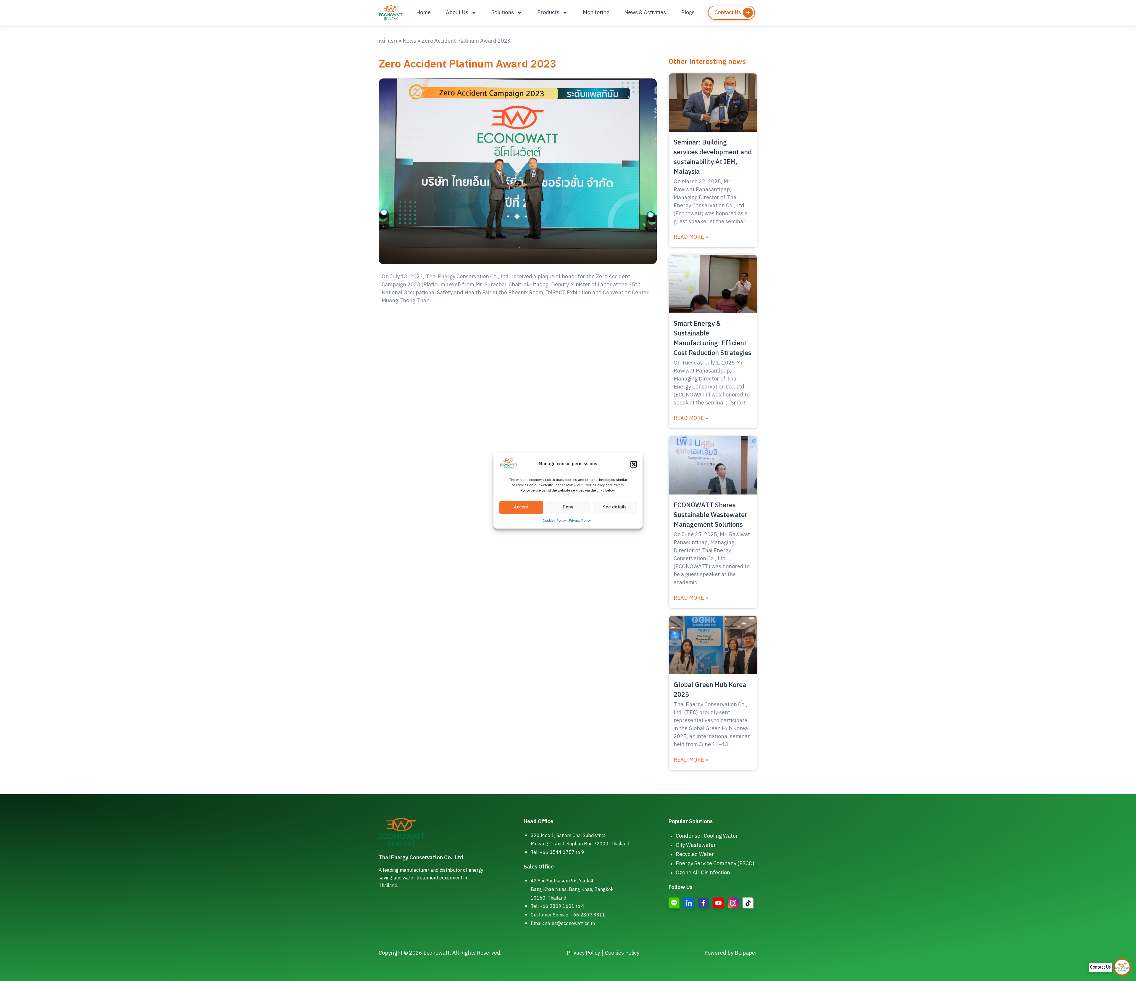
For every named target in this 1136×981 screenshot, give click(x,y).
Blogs (688, 12)
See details (615, 507)
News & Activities (645, 12)
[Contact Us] (1122, 967)
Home (423, 12)
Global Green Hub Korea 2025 (710, 690)
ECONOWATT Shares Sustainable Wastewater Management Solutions (710, 515)
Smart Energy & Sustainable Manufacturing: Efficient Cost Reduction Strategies (712, 338)
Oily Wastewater (696, 845)
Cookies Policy (554, 521)
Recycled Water (695, 854)
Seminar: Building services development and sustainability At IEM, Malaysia (713, 157)
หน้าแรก (388, 41)
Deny (568, 507)
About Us (457, 12)
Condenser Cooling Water (707, 836)
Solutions (502, 12)
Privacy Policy (580, 521)
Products (548, 12)
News (409, 41)
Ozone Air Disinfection (703, 872)
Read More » (691, 237)
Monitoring (596, 12)
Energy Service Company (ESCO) (715, 863)
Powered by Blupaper (730, 953)
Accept (521, 507)
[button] (634, 464)
